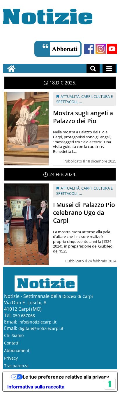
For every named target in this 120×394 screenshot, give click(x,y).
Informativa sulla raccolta (35, 387)
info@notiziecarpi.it (37, 322)
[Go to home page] (11, 68)
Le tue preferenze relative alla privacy (66, 377)
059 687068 (24, 315)
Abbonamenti (17, 350)
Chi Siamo (14, 335)
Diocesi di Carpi (77, 296)
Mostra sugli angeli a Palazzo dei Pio (83, 117)
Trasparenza (16, 365)
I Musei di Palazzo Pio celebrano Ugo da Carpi (84, 213)
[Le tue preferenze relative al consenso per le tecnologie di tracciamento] (109, 383)
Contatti (12, 343)
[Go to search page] (93, 68)
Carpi (86, 96)
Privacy (11, 358)
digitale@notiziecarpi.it (40, 328)
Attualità (70, 96)
